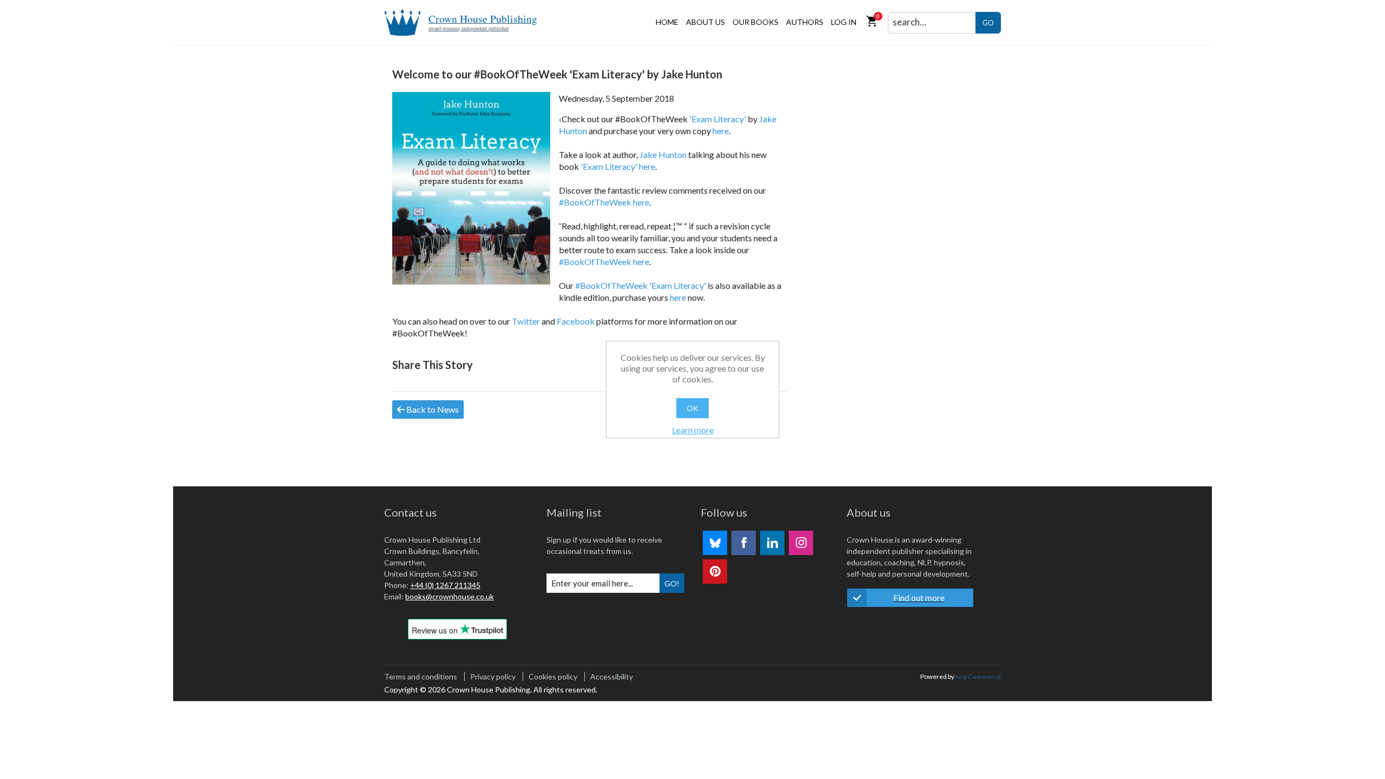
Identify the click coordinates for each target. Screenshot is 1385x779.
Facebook (576, 321)
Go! (672, 583)
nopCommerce (978, 676)
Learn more (693, 430)
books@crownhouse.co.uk (449, 596)
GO (988, 22)
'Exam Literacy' (717, 119)
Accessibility (611, 676)
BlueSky (715, 543)
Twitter (526, 321)
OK (692, 408)
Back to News (432, 409)
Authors (804, 22)
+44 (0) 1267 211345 (445, 585)
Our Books (756, 22)
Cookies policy (553, 676)
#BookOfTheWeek (595, 202)
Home (667, 22)
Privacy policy (493, 676)
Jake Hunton (663, 154)
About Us (705, 22)
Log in (843, 22)
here (721, 131)
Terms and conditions (420, 676)
